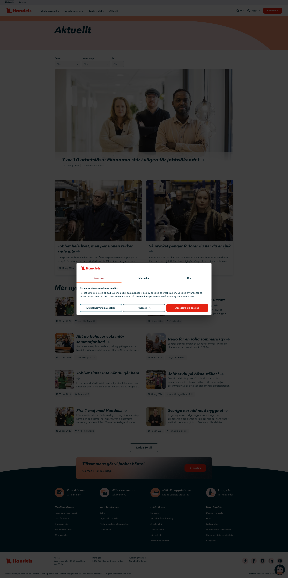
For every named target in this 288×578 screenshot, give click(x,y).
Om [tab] (189, 278)
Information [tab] (144, 278)
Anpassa (142, 308)
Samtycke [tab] (99, 278)
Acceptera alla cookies (187, 308)
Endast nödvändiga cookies (100, 308)
